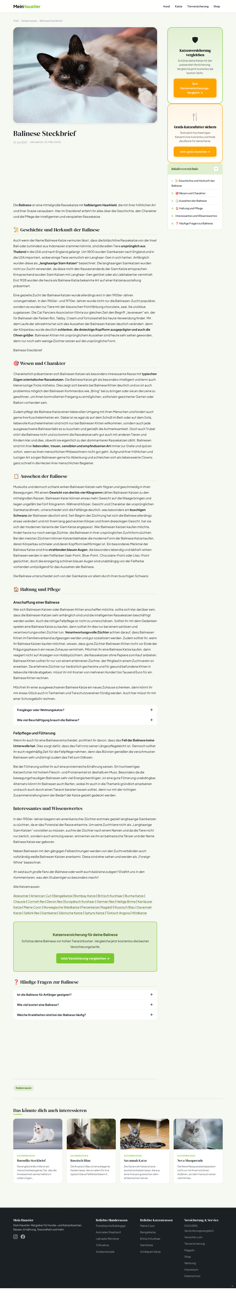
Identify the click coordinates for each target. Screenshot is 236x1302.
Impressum (191, 1269)
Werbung (190, 1263)
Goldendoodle (105, 1251)
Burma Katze (134, 896)
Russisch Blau (124, 907)
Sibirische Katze (70, 913)
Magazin (189, 1250)
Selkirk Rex (31, 913)
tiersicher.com (193, 1237)
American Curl (41, 896)
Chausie (19, 901)
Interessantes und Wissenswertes (196, 215)
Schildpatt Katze (150, 1251)
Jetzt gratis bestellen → (195, 151)
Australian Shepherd (108, 1232)
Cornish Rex (36, 901)
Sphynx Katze (94, 913)
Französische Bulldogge (111, 1225)
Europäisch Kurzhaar (79, 901)
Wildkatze (139, 913)
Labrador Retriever (107, 1238)
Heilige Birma (126, 901)
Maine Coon (32, 907)
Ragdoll (106, 907)
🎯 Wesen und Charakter (190, 193)
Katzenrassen (24, 1087)
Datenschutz (192, 1276)
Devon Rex (54, 901)
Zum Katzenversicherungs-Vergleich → (195, 88)
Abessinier (21, 896)
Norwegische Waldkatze (61, 907)
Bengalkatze (62, 896)
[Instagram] (15, 1237)
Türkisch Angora (118, 913)
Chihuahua (102, 1245)
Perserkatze (90, 907)
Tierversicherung (198, 6)
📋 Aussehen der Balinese (191, 200)
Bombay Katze (85, 896)
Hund (166, 6)
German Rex (105, 901)
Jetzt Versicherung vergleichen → (85, 958)
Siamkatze (49, 913)
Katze (178, 6)
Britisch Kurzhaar (110, 896)
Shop (217, 6)
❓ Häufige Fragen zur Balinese (194, 223)
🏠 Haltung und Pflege (189, 208)
